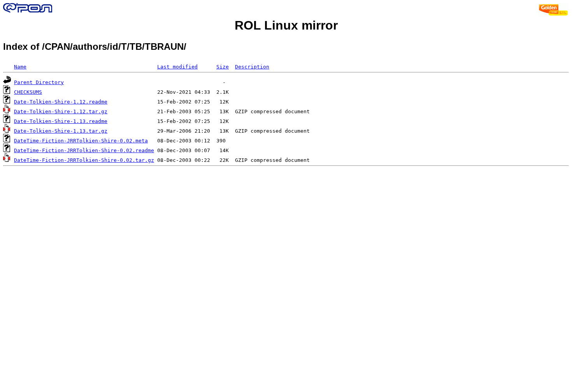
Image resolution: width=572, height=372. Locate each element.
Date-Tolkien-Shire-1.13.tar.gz (60, 131)
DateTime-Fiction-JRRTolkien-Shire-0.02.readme (84, 150)
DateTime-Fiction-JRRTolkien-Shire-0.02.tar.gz (84, 160)
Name (20, 67)
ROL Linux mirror (286, 25)
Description (252, 67)
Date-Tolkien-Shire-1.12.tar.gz (60, 111)
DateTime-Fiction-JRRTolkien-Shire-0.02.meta (81, 141)
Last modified (177, 67)
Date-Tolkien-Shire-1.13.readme (60, 121)
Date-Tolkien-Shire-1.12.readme (60, 102)
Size (222, 67)
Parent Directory (39, 82)
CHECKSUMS (28, 92)
